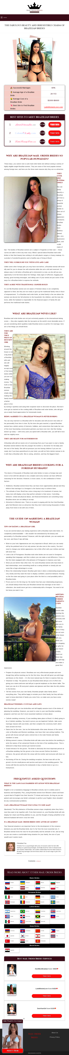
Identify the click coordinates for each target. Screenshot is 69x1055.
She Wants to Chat (12, 1021)
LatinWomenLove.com (53, 107)
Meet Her (13, 1050)
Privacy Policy (55, 1037)
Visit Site (54, 124)
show (38, 861)
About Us (55, 1033)
